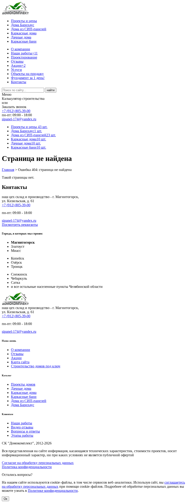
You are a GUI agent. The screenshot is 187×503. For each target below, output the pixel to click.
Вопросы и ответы (25, 431)
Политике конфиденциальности (53, 491)
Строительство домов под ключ (35, 366)
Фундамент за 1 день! (27, 78)
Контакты (18, 82)
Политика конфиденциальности (27, 467)
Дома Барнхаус (22, 25)
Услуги (16, 70)
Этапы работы (22, 435)
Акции (18, 65)
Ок (5, 498)
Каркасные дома (23, 33)
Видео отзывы (22, 427)
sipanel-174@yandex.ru (19, 119)
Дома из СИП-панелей (28, 29)
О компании (20, 49)
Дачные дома (21, 37)
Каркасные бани (23, 41)
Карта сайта (20, 362)
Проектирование (24, 57)
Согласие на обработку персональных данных (38, 463)
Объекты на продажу (27, 74)
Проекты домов (23, 384)
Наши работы (24, 53)
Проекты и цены (24, 21)
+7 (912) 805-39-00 (16, 111)
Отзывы (17, 61)
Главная (8, 170)
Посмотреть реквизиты (20, 225)
